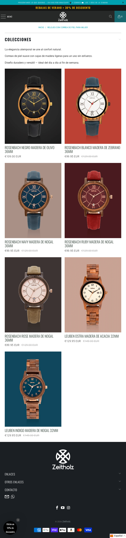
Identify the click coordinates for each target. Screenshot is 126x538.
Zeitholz (66, 521)
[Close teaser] (18, 520)
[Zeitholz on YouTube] (62, 508)
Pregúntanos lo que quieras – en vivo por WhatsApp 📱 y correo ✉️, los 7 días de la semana (63, 2)
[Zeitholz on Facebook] (57, 508)
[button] (118, 536)
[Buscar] (110, 16)
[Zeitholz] (63, 16)
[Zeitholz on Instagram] (68, 508)
